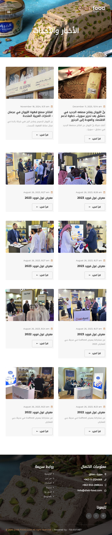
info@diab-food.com (89, 490)
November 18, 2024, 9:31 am (34, 107)
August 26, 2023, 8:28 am (89, 192)
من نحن (48, 478)
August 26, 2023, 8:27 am (36, 192)
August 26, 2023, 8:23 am (89, 407)
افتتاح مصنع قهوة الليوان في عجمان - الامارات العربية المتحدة (30, 114)
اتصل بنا (48, 492)
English (48, 497)
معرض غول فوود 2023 (91, 198)
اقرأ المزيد (96, 139)
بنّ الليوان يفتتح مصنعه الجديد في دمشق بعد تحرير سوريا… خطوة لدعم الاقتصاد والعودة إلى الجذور (83, 116)
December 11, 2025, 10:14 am (87, 107)
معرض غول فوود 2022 (39, 334)
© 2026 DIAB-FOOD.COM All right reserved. (29, 530)
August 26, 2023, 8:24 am (36, 329)
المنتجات (48, 483)
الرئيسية (48, 474)
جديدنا (49, 487)
